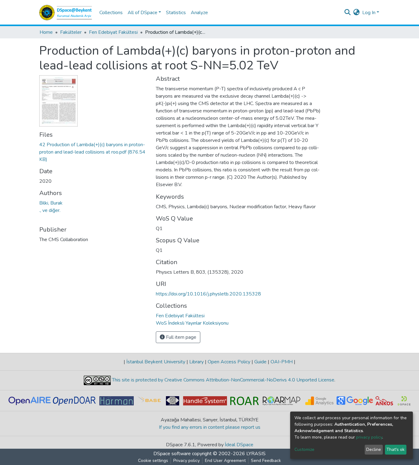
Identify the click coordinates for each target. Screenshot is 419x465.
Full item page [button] (180, 337)
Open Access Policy (229, 361)
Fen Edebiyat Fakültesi (113, 32)
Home (46, 32)
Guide (260, 361)
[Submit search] (348, 12)
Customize (304, 449)
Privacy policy (186, 460)
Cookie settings (153, 460)
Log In (368, 12)
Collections (111, 12)
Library (196, 361)
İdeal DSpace (239, 444)
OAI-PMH (281, 361)
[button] (356, 12)
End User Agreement (225, 460)
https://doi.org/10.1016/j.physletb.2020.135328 (208, 294)
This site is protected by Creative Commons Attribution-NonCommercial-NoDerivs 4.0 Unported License (222, 380)
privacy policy (369, 437)
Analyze (199, 12)
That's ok (395, 449)
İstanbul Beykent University (155, 361)
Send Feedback (266, 460)
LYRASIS (256, 453)
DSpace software (172, 453)
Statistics (176, 12)
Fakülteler (71, 32)
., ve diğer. (49, 210)
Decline (373, 449)
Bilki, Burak (51, 203)
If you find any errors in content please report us (209, 427)
